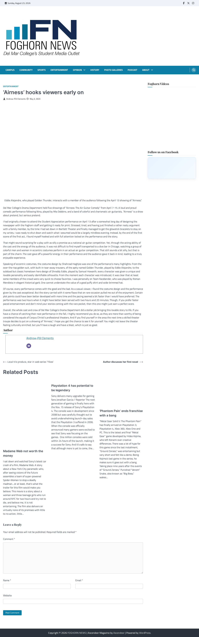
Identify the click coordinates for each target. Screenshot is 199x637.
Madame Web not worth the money (23, 453)
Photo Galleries (113, 70)
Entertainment (59, 70)
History (94, 70)
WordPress (144, 633)
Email (79, 580)
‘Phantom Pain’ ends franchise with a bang (121, 413)
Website (7, 595)
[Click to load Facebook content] (172, 168)
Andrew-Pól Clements (16, 98)
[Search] (193, 70)
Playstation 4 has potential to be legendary (72, 388)
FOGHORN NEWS (76, 633)
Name (7, 580)
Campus (10, 70)
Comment (9, 539)
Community (25, 70)
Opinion (77, 70)
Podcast (132, 70)
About (145, 70)
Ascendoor (118, 633)
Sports (41, 70)
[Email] (28, 346)
